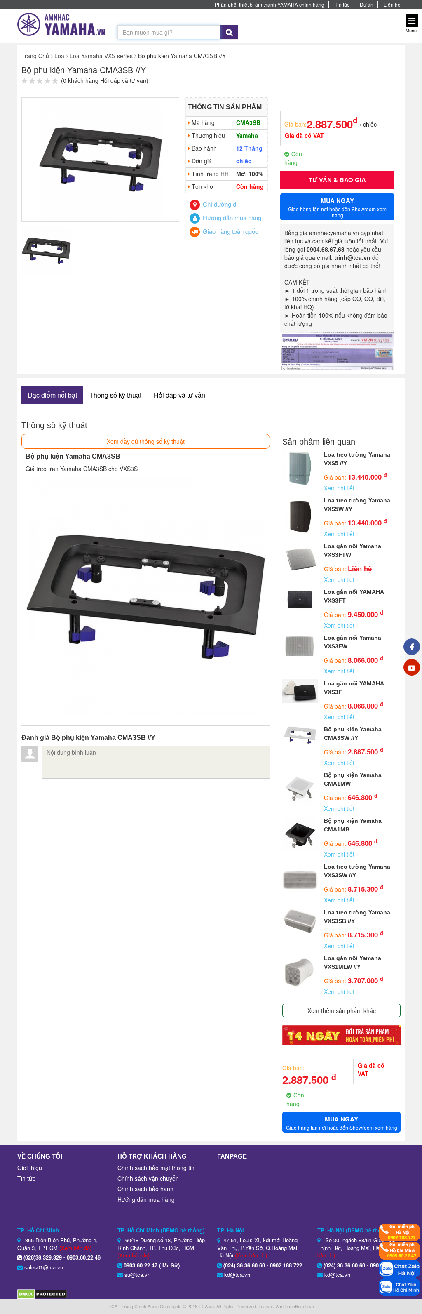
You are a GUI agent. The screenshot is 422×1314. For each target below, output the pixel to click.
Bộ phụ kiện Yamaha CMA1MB (353, 825)
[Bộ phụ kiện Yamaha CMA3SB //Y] (100, 159)
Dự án (366, 4)
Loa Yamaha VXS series (101, 56)
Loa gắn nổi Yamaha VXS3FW (352, 642)
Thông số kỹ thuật (115, 395)
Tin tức (342, 4)
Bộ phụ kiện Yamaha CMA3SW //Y (353, 733)
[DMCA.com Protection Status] (42, 1293)
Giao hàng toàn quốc (229, 231)
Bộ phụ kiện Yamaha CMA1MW (353, 779)
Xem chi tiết (339, 488)
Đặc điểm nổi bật (52, 395)
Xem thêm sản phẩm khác (341, 1010)
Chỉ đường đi (219, 204)
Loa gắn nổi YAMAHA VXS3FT (354, 596)
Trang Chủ (35, 56)
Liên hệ (392, 4)
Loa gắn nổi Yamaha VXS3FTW (352, 550)
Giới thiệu (29, 1167)
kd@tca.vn (237, 1275)
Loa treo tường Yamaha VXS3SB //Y (357, 916)
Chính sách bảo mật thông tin (156, 1167)
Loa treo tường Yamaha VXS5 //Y (357, 458)
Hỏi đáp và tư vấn (179, 395)
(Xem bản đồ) (75, 1248)
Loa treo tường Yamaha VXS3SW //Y (357, 870)
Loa (59, 56)
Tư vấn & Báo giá (337, 179)
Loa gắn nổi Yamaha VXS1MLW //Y (352, 962)
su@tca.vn (137, 1275)
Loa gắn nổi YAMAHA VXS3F (354, 687)
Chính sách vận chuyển (148, 1178)
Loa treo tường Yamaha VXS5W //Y (357, 504)
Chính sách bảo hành (145, 1188)
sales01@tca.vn (43, 1267)
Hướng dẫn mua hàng (231, 217)
